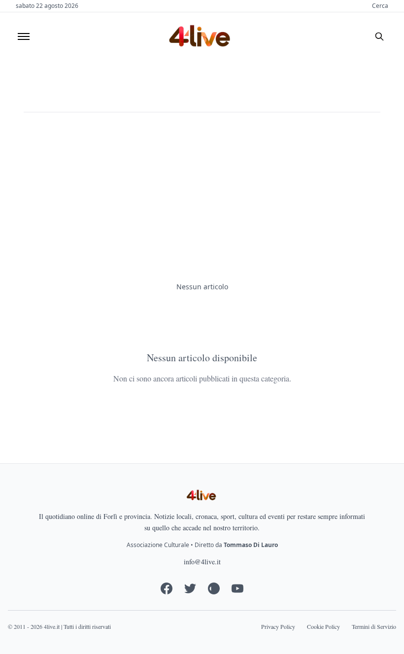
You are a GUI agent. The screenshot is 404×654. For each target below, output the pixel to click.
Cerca (380, 6)
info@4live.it (202, 561)
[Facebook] (166, 588)
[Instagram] (214, 588)
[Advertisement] (202, 197)
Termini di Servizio (374, 626)
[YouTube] (237, 588)
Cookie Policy (323, 626)
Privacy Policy (278, 626)
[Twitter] (190, 588)
